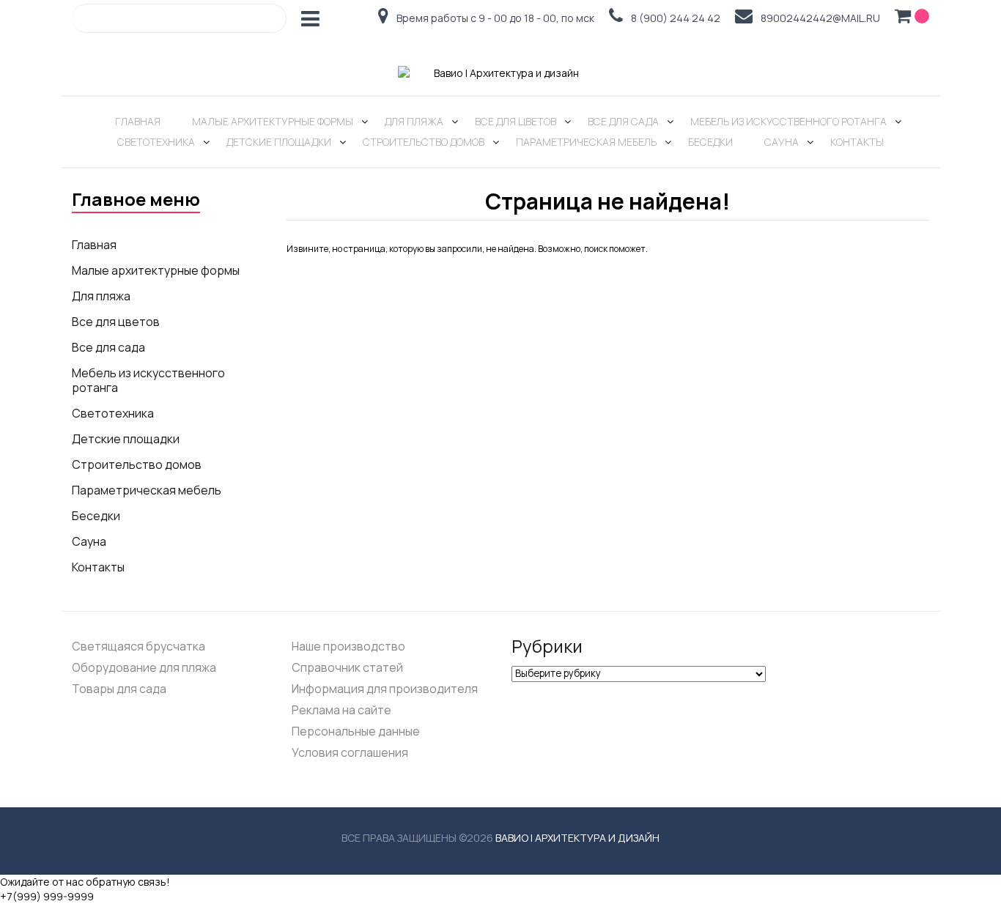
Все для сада (623, 121)
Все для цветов (515, 121)
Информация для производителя (385, 689)
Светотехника (156, 142)
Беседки (710, 142)
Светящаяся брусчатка (138, 646)
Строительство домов (423, 142)
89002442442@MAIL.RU (820, 18)
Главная (137, 121)
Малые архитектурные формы (272, 121)
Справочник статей (347, 667)
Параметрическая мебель (586, 142)
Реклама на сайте (341, 710)
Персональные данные (356, 731)
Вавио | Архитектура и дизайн (577, 838)
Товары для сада (119, 689)
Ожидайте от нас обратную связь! (85, 882)
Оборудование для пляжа (144, 667)
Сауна (781, 142)
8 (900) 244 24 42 (675, 18)
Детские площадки (278, 142)
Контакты (857, 142)
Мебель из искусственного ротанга (788, 121)
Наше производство (348, 646)
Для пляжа (414, 121)
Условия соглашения (350, 752)
